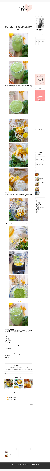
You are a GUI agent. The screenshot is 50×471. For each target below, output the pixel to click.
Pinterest (40, 41)
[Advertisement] (18, 21)
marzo (38, 206)
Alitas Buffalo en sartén (11, 454)
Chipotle (43, 154)
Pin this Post (27, 367)
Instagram (43, 41)
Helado (42, 158)
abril (37, 205)
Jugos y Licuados (21, 369)
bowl (42, 164)
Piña (25, 369)
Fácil (39, 158)
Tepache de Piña (26, 388)
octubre (38, 203)
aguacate (37, 164)
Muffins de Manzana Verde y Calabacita (41, 183)
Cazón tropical (7, 388)
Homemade (37, 159)
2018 (36, 210)
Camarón (39, 154)
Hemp (18, 369)
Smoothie (30, 369)
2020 (36, 200)
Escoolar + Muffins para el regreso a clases (42, 187)
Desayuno (12, 369)
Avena (8, 369)
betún (40, 164)
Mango (24, 369)
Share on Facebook (12, 367)
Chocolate (37, 155)
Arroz (36, 154)
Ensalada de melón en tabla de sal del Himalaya (41, 178)
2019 (36, 201)
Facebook (37, 41)
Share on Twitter (19, 367)
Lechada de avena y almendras (41, 192)
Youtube (37, 44)
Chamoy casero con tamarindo (12, 451)
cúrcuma (10, 369)
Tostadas (39, 163)
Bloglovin (40, 44)
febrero (38, 209)
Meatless (41, 159)
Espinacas (15, 369)
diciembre (38, 202)
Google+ (43, 44)
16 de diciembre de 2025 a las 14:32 (11, 396)
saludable (28, 369)
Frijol (36, 158)
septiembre (38, 204)
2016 (36, 212)
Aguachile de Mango (17, 388)
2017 (36, 211)
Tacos (36, 163)
